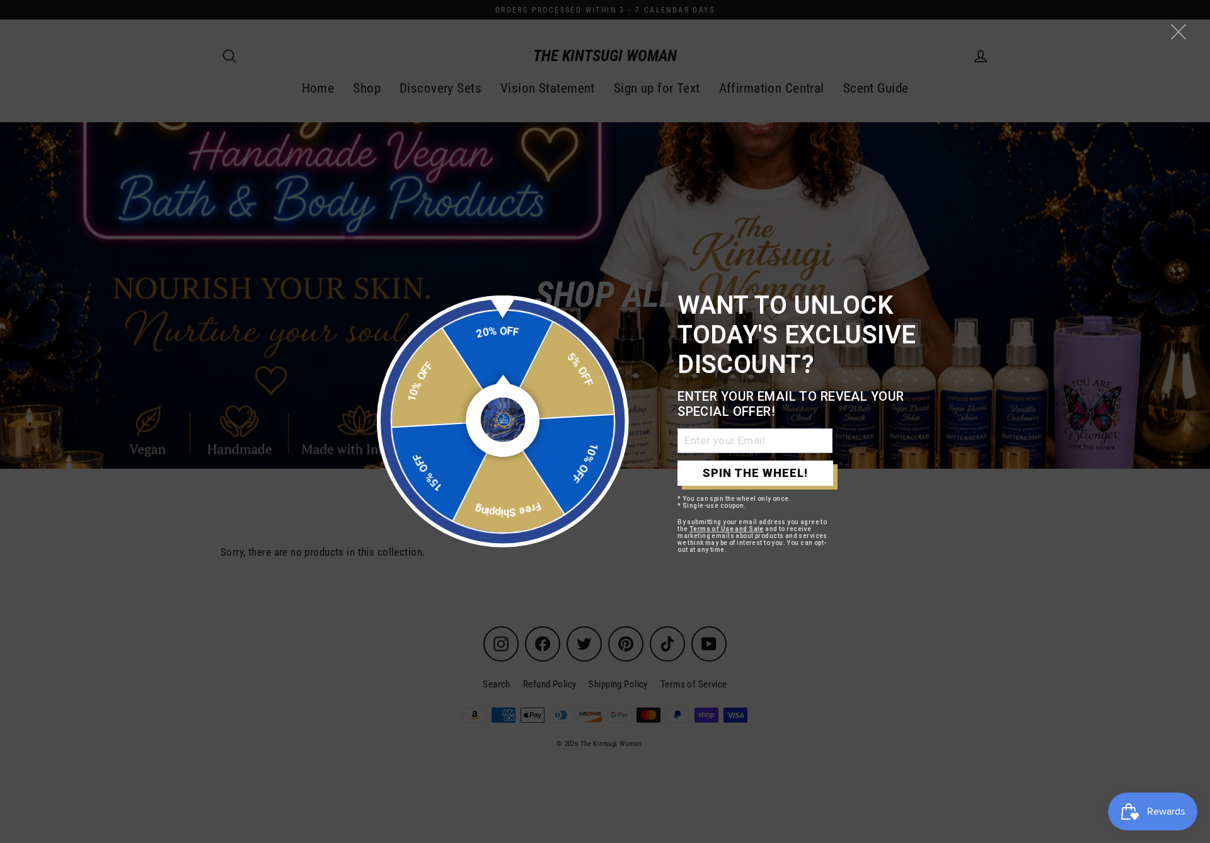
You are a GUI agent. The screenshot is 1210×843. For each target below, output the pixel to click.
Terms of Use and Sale (726, 528)
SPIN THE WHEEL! (755, 472)
